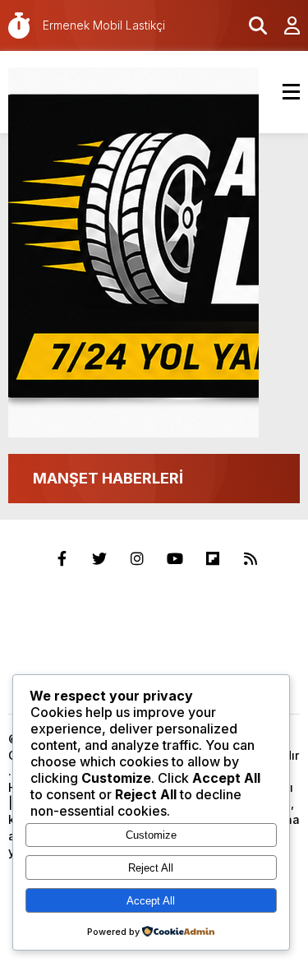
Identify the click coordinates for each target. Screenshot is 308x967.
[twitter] (99, 559)
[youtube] (175, 559)
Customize (151, 835)
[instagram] (137, 559)
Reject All (150, 868)
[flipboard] (213, 559)
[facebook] (61, 559)
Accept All (150, 901)
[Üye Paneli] (283, 25)
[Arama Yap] (250, 25)
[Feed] (250, 559)
